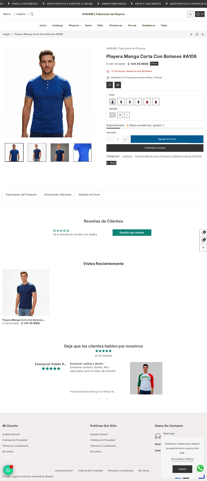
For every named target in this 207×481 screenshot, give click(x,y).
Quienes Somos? (11, 434)
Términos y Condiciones (15, 446)
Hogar (6, 34)
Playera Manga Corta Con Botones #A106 (22, 320)
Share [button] (113, 163)
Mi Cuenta (7, 451)
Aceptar (182, 469)
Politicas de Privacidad (14, 440)
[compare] (117, 85)
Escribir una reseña (132, 232)
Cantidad (111, 132)
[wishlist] (109, 85)
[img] (103, 351)
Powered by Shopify (43, 476)
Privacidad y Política (182, 459)
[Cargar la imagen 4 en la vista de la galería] (82, 152)
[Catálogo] (197, 34)
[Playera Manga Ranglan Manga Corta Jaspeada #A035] (203, 34)
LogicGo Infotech (21, 476)
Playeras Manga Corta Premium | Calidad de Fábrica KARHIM (168, 156)
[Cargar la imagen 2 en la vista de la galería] (37, 152)
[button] (32, 14)
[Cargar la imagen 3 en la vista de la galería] (59, 152)
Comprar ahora (154, 148)
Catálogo (127, 156)
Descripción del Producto (21, 194)
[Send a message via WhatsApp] (200, 468)
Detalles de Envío (89, 194)
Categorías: (113, 156)
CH (112, 115)
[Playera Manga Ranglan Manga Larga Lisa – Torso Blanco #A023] (191, 34)
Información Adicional (57, 194)
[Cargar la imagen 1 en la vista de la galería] (14, 152)
